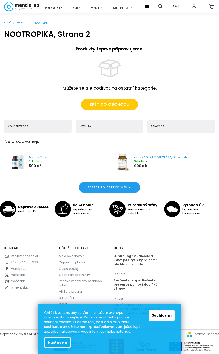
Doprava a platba (72, 262)
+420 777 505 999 (24, 262)
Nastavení (57, 342)
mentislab (18, 275)
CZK (176, 6)
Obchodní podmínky (74, 275)
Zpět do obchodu (109, 104)
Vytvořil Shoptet (207, 334)
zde (127, 331)
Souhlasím (162, 315)
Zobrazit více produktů (107, 187)
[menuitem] (54, 8)
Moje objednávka (71, 256)
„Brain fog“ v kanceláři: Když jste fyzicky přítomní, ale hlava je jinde (137, 260)
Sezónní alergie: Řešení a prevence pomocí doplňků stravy (136, 284)
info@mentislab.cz (24, 256)
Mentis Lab (19, 269)
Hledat (160, 6)
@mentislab (20, 287)
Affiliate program (71, 291)
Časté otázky (69, 269)
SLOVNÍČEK (67, 298)
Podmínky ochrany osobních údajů (80, 283)
